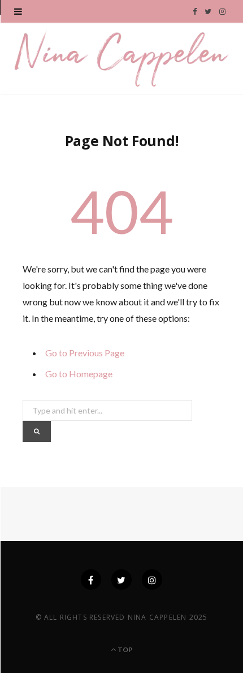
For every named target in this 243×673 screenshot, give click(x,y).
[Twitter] (121, 579)
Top (124, 649)
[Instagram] (152, 579)
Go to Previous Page (84, 352)
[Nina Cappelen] (121, 57)
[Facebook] (91, 579)
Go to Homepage (78, 373)
